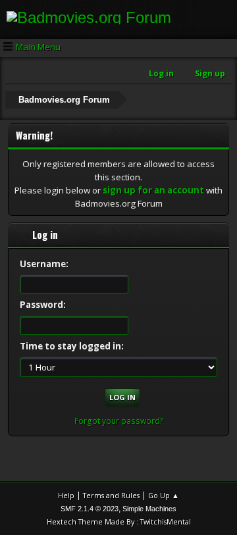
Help (66, 495)
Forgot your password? (118, 420)
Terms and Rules (111, 495)
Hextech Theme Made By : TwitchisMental (119, 521)
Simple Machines (149, 509)
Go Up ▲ (163, 495)
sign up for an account (153, 190)
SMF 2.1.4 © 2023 (89, 509)
